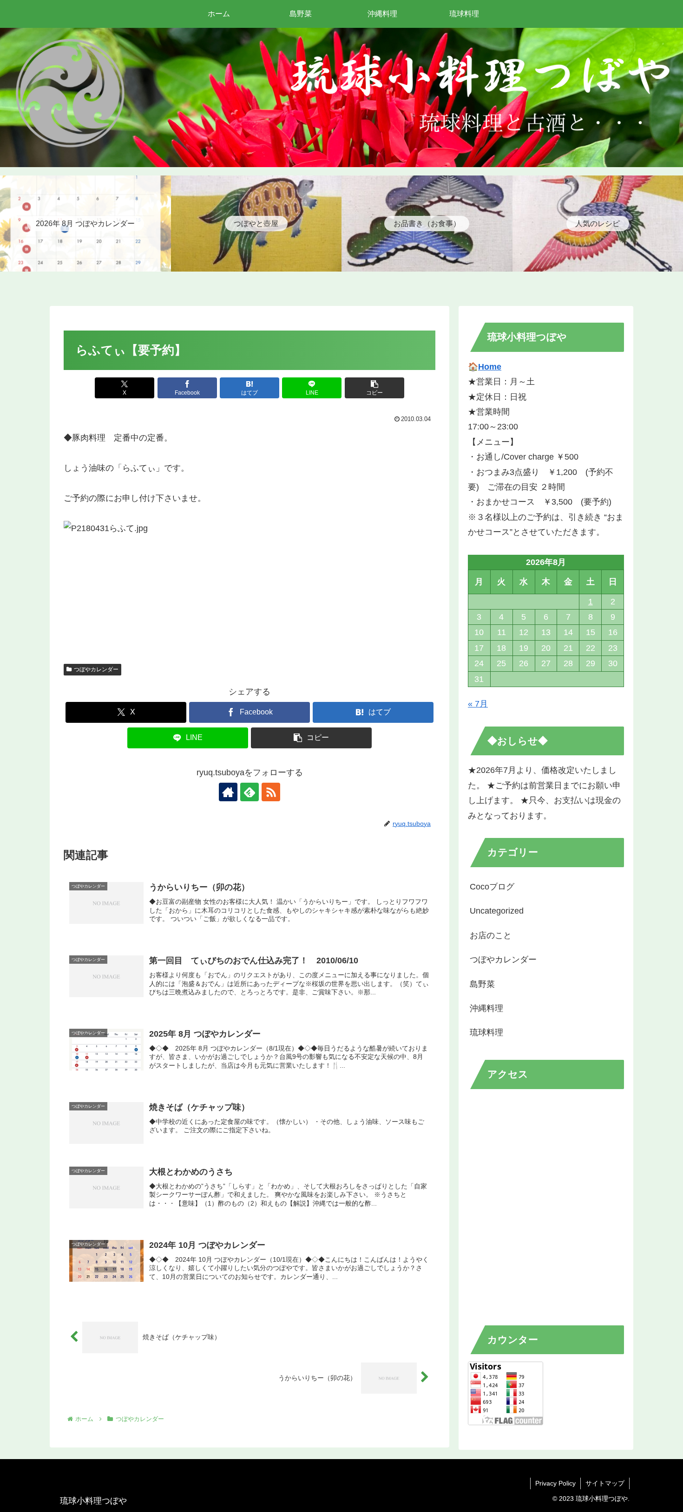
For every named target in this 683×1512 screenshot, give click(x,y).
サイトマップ (604, 1483)
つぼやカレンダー (96, 669)
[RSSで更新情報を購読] (271, 792)
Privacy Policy (555, 1483)
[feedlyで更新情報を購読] (249, 792)
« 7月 (478, 703)
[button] (374, 387)
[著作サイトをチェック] (228, 792)
